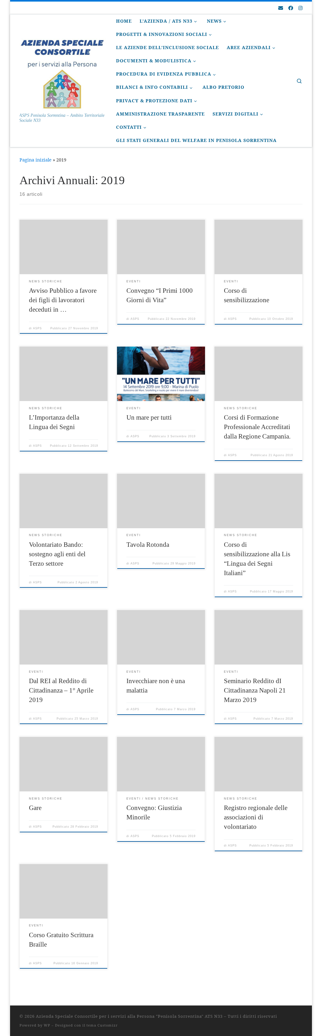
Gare (35, 808)
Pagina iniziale (35, 160)
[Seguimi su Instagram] (300, 8)
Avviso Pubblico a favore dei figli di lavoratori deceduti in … (63, 300)
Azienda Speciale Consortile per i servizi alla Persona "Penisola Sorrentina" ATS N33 (129, 1016)
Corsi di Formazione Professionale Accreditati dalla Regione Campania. (257, 427)
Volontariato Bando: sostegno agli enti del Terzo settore (57, 554)
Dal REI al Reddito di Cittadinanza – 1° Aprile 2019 (61, 690)
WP (47, 1025)
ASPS (37, 328)
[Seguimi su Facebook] (290, 8)
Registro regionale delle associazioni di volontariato (255, 817)
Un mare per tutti (149, 417)
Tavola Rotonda (147, 544)
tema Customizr (102, 1025)
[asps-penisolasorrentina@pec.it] (280, 8)
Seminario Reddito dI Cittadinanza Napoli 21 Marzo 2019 (255, 690)
